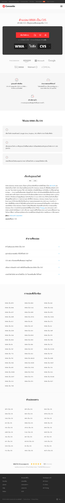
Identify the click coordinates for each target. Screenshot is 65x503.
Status (4, 491)
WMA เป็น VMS (48, 340)
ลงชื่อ (44, 40)
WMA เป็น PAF (29, 349)
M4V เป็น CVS (48, 427)
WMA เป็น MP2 (48, 312)
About (4, 478)
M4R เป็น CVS (48, 432)
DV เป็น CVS (28, 446)
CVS (35, 180)
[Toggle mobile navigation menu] (61, 6)
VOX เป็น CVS (9, 427)
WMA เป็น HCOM (49, 349)
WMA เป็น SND (9, 363)
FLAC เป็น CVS (29, 432)
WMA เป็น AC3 (9, 321)
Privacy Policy (35, 499)
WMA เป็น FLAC (29, 307)
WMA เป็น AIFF (9, 312)
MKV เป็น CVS (28, 418)
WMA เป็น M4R (29, 312)
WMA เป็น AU (48, 326)
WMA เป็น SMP (48, 330)
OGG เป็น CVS (9, 418)
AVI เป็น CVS (8, 423)
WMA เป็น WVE (29, 340)
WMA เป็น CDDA (49, 317)
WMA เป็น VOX (29, 330)
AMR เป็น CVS (9, 432)
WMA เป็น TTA (9, 353)
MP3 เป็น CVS (9, 409)
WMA (30, 180)
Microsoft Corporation (16, 215)
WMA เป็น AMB (48, 358)
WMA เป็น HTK (29, 376)
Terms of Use (26, 499)
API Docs (45, 481)
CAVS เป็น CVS (48, 441)
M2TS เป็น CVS (48, 450)
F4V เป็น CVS (48, 446)
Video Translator (50, 1)
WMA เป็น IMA (29, 344)
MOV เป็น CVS (29, 414)
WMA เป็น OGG (48, 307)
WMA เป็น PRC (9, 358)
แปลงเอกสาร (24, 484)
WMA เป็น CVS (48, 344)
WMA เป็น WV (28, 321)
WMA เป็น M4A (9, 307)
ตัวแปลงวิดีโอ (24, 478)
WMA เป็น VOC (9, 326)
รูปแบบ (4, 484)
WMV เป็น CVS (48, 423)
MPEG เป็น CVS (48, 414)
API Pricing (46, 488)
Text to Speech (39, 1)
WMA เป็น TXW (9, 386)
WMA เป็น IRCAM (49, 376)
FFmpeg (42, 208)
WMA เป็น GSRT (9, 376)
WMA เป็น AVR (9, 367)
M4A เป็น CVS (9, 414)
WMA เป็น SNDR (29, 363)
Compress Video (24, 1)
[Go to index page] (9, 6)
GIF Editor (32, 1)
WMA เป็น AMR (9, 317)
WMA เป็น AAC (48, 303)
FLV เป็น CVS (8, 450)
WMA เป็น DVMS (10, 372)
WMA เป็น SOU (48, 372)
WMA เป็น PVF (48, 353)
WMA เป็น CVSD (29, 367)
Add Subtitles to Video (14, 1)
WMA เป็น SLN (9, 381)
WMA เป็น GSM (9, 330)
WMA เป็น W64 (9, 340)
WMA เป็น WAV (29, 303)
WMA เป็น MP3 (9, 303)
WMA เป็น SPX (48, 335)
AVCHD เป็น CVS (29, 441)
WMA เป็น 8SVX (29, 335)
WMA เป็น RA (9, 344)
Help (4, 488)
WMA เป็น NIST (48, 381)
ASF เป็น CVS (48, 437)
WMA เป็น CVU (48, 367)
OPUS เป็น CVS (29, 427)
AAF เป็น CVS (28, 437)
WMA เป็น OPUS (29, 317)
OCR (22, 491)
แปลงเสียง (24, 481)
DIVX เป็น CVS (9, 446)
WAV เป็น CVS (48, 409)
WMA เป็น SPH (29, 381)
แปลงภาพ (23, 488)
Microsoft (52, 185)
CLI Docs (45, 484)
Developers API (47, 478)
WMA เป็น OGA (9, 335)
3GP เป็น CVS (48, 418)
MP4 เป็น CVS (28, 409)
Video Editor (4, 1)
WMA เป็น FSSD (29, 372)
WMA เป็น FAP (9, 349)
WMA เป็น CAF (29, 326)
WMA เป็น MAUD (29, 358)
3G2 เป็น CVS (9, 437)
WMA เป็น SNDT (49, 363)
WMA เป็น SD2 (29, 353)
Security (5, 481)
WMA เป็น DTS (48, 321)
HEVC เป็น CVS (29, 450)
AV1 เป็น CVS (8, 441)
